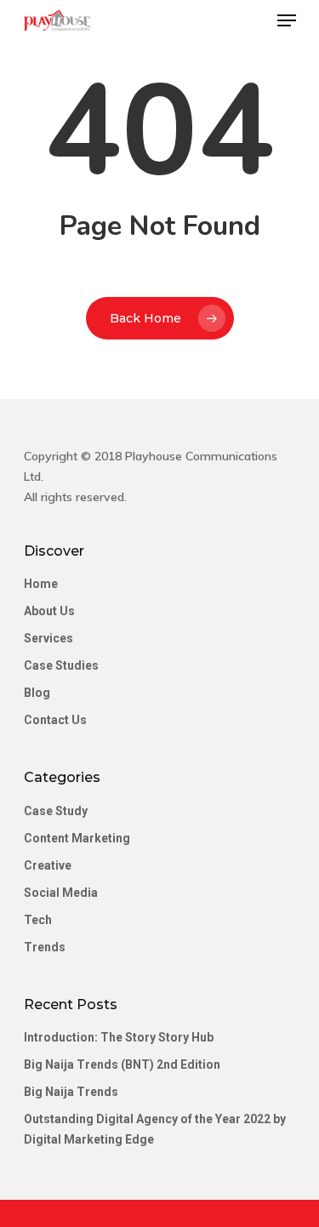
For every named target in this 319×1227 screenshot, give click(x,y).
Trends (45, 947)
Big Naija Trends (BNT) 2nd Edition (122, 1064)
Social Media (61, 892)
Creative (47, 865)
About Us (49, 611)
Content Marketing (77, 838)
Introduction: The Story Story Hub (119, 1037)
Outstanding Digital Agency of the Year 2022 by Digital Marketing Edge (155, 1129)
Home (41, 584)
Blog (37, 692)
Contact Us (55, 720)
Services (48, 638)
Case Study (56, 811)
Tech (38, 920)
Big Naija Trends (71, 1092)
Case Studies (61, 665)
